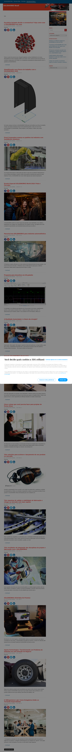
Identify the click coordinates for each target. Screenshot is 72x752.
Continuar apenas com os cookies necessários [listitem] (57, 359)
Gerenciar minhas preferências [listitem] (46, 379)
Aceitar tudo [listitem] (63, 379)
